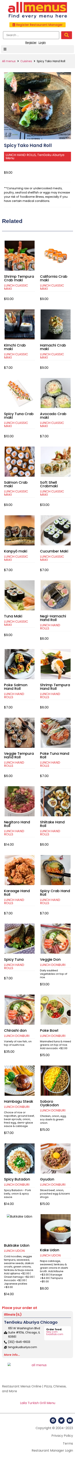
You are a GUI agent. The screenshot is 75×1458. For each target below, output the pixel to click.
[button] (37, 24)
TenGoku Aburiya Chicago (31, 1322)
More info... (12, 1355)
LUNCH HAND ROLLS (21, 155)
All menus (9, 61)
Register (31, 43)
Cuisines (26, 61)
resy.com (52, 1331)
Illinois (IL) (13, 1314)
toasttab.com (54, 1334)
